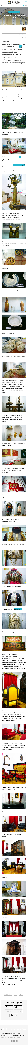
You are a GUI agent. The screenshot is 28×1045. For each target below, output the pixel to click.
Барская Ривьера (7, 994)
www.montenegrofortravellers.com (18, 1029)
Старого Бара (17, 609)
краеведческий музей (19, 165)
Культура (20, 991)
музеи (21, 994)
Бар (20, 47)
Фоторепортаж (14, 11)
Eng (26, 5)
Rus (23, 5)
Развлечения (12, 991)
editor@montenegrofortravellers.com (11, 1037)
